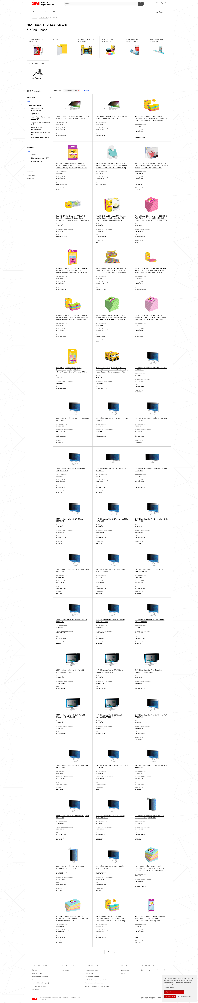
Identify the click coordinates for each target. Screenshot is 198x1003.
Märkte (46, 12)
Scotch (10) (30, 178)
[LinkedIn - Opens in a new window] (142, 970)
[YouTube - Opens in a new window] (149, 970)
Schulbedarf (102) (36, 161)
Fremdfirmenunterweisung (39, 986)
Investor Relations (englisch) (40, 976)
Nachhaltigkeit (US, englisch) (40, 983)
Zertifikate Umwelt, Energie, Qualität (95, 980)
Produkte (36, 12)
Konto (161, 12)
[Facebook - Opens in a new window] (157, 970)
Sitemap (122, 973)
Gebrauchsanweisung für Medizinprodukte (97, 986)
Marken (56, 12)
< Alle (28, 102)
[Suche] (141, 4)
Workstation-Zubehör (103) (40, 138)
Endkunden (70, 90)
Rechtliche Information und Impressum (49, 997)
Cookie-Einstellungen (74, 997)
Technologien (36, 989)
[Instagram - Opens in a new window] (164, 970)
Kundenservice (124, 970)
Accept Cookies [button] (170, 996)
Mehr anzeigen (112, 952)
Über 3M (34, 970)
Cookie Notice (169, 987)
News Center (66, 970)
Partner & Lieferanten (38, 980)
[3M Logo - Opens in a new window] (44, 4)
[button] (184, 996)
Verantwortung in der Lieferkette (94, 983)
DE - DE (158, 2)
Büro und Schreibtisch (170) (40, 158)
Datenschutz (64, 997)
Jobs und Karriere (37, 973)
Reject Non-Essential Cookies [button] (174, 992)
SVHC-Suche (89, 973)
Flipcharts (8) (35, 114)
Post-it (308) (31, 175)
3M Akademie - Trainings (92, 976)
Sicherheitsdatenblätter (91, 970)
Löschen (86, 90)
